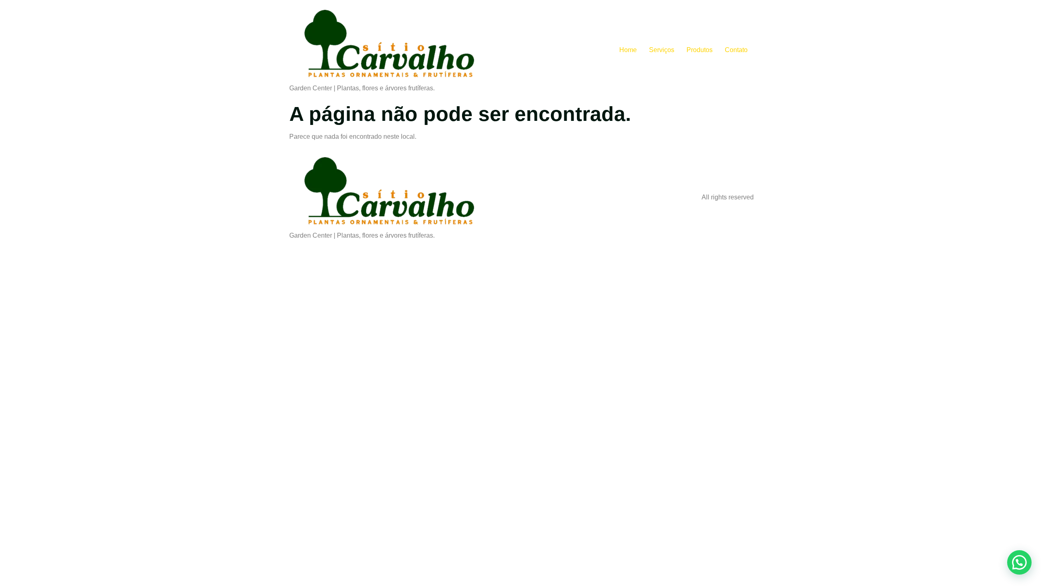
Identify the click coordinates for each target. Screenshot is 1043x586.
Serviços (661, 49)
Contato (736, 49)
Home (628, 49)
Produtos (700, 49)
